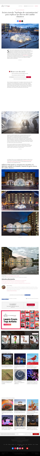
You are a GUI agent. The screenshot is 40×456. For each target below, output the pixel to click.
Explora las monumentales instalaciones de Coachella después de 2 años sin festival (32, 412)
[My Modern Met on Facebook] (13, 448)
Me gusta (3, 299)
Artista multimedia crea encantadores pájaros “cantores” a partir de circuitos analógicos (32, 366)
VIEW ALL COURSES (7, 324)
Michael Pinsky (25, 55)
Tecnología (36, 444)
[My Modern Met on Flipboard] (22, 448)
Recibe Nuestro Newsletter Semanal (32, 298)
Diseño (6, 444)
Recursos (23, 444)
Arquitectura (12, 444)
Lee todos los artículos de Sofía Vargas (12, 290)
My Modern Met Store (6, 334)
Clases (26, 444)
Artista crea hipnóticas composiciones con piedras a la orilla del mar (19, 382)
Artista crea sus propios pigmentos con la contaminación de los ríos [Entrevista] (14, 280)
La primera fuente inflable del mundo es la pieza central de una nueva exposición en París (7, 428)
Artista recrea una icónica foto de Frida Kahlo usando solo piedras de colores (19, 428)
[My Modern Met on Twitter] (18, 448)
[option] (23, 325)
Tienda (22, 445)
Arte (4, 444)
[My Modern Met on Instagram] (20, 448)
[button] (21, 6)
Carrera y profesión (19, 444)
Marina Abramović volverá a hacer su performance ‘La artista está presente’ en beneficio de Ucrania (32, 428)
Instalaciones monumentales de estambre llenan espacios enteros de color (7, 412)
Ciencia (33, 444)
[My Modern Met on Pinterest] (15, 448)
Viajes (19, 445)
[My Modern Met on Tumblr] (25, 448)
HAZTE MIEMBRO (31, 304)
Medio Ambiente (30, 444)
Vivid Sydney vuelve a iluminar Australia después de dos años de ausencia (19, 366)
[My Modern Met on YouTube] (27, 448)
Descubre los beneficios (31, 306)
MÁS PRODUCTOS (35, 333)
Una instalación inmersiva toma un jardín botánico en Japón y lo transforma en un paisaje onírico (32, 382)
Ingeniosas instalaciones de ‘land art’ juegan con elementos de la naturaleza (7, 382)
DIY (15, 444)
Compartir (6, 299)
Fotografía (9, 444)
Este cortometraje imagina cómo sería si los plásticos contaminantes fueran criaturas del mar (16, 283)
